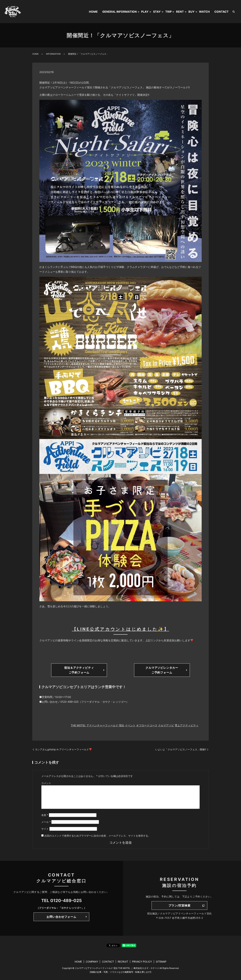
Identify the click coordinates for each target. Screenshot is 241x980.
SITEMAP (161, 961)
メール (46, 821)
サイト (45, 828)
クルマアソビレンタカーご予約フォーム (162, 670)
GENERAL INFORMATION (119, 11)
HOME (93, 11)
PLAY (145, 11)
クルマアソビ (166, 725)
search (233, 11)
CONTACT (221, 11)
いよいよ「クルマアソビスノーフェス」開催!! (180, 749)
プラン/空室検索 (179, 905)
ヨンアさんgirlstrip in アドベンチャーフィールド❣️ (63, 749)
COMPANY (92, 961)
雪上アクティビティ (186, 725)
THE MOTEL (78, 725)
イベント (130, 725)
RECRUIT (123, 961)
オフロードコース (146, 725)
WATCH (204, 11)
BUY (191, 11)
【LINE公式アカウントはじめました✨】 (120, 629)
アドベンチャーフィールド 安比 (105, 725)
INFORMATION (53, 54)
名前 (44, 814)
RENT (180, 11)
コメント (46, 783)
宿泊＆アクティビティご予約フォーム (79, 670)
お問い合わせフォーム (61, 916)
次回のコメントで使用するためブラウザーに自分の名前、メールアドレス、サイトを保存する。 (97, 835)
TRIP (168, 11)
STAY (157, 11)
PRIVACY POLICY (142, 961)
